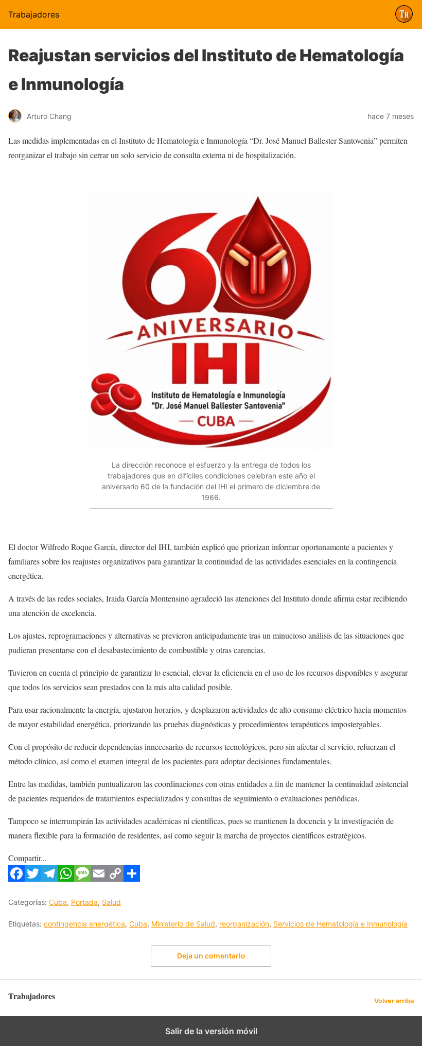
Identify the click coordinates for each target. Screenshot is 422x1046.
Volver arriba (394, 1001)
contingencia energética (84, 923)
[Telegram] (49, 878)
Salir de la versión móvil (211, 1031)
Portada (84, 902)
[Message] (82, 878)
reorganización (244, 923)
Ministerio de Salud (183, 923)
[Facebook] (16, 878)
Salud (111, 902)
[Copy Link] (115, 878)
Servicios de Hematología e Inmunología (340, 923)
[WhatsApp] (66, 878)
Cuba (58, 902)
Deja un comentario (211, 955)
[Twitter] (33, 878)
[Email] (99, 878)
